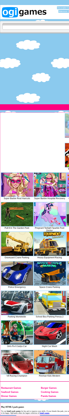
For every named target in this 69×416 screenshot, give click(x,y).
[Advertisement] (34, 68)
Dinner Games (9, 396)
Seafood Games (9, 392)
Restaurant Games (11, 388)
